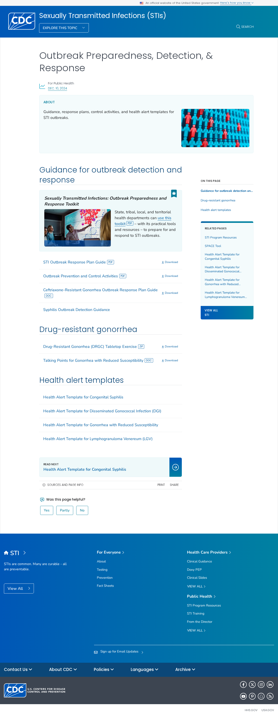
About (101, 561)
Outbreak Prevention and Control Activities (80, 276)
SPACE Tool (213, 246)
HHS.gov (251, 710)
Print (161, 485)
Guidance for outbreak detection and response (227, 191)
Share (174, 485)
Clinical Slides (197, 577)
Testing (102, 569)
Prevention (105, 577)
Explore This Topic (60, 28)
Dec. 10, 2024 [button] (57, 88)
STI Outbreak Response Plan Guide (74, 262)
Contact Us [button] (16, 669)
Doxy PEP (194, 569)
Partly (65, 510)
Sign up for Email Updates (119, 651)
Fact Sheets (105, 586)
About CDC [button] (61, 669)
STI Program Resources (221, 237)
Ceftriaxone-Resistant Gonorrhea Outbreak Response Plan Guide (100, 290)
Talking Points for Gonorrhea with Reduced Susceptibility (93, 360)
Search (247, 26)
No (82, 510)
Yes (47, 510)
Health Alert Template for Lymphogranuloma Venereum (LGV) (98, 438)
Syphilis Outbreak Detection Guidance (76, 309)
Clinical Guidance (199, 561)
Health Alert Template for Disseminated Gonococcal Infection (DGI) (102, 411)
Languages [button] (143, 669)
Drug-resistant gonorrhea (218, 200)
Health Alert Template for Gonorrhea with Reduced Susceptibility (100, 424)
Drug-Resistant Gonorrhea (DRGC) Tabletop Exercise (90, 346)
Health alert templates (216, 210)
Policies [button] (102, 669)
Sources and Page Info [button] (65, 485)
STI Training (195, 613)
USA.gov (267, 710)
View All (16, 588)
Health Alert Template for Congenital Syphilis (83, 397)
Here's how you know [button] (235, 3)
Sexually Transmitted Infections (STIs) (102, 15)
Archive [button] (183, 669)
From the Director (199, 622)
